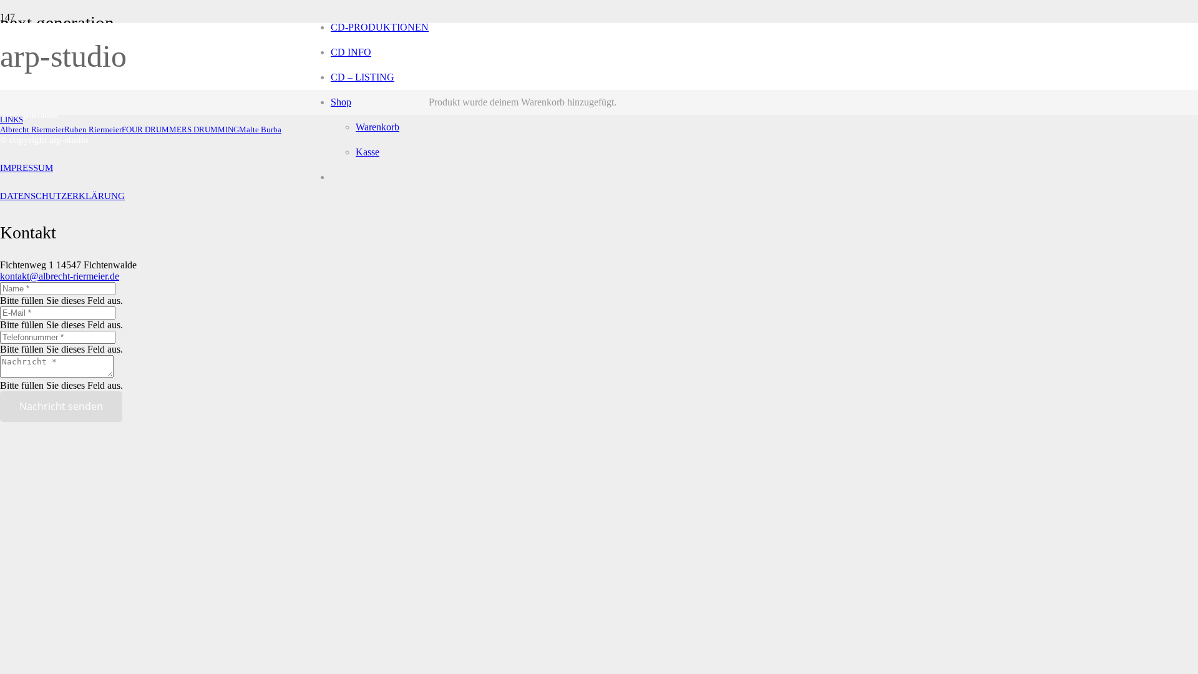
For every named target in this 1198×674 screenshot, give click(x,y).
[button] (11, 119)
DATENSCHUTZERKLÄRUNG (62, 196)
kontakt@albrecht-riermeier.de (59, 276)
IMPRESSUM (26, 168)
